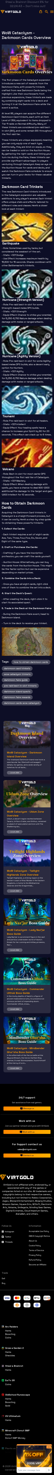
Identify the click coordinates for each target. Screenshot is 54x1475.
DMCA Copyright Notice (39, 1236)
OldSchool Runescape (17, 1394)
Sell (3, 1278)
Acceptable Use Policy (39, 1231)
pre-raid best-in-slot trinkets (20, 685)
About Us (33, 1241)
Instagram (9, 1232)
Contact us (28, 1155)
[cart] (40, 11)
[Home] (27, 1177)
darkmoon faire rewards (17, 697)
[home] (11, 12)
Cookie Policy (35, 1246)
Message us (28, 1108)
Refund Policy (35, 1260)
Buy (3, 1283)
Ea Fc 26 (10, 1380)
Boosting (10, 1334)
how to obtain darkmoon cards (31, 662)
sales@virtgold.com (27, 1149)
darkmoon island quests (17, 691)
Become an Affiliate (37, 1265)
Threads (9, 1242)
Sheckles (10, 1355)
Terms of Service (36, 1250)
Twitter (8, 1237)
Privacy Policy (35, 1255)
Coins (8, 1337)
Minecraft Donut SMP (17, 1430)
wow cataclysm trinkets (17, 674)
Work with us (29, 1132)
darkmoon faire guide (16, 679)
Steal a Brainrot (14, 1365)
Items (8, 1330)
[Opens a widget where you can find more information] (34, 1458)
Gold (7, 1405)
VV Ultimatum (12, 1416)
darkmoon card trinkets (17, 668)
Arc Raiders (11, 1326)
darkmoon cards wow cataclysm (21, 703)
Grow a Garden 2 (14, 1348)
